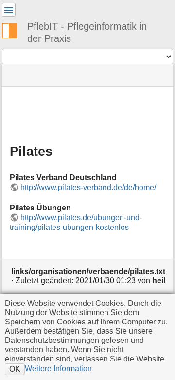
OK (14, 368)
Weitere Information (58, 368)
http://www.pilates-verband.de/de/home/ (88, 187)
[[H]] (13, 29)
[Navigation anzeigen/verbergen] (9, 10)
